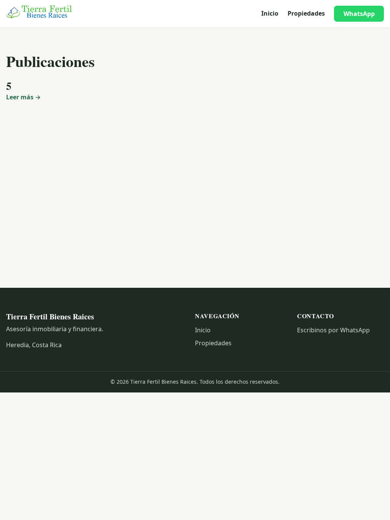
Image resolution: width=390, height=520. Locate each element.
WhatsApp (359, 14)
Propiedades (306, 13)
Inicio (269, 13)
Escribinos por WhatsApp (333, 330)
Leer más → (23, 97)
